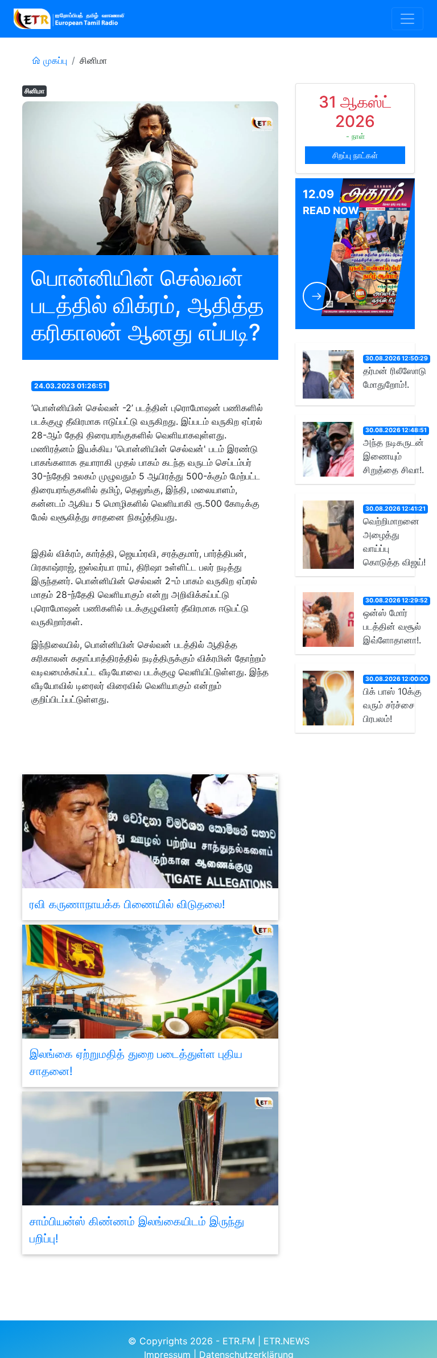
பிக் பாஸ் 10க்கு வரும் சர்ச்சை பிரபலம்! (392, 705)
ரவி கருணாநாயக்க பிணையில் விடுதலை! (127, 904)
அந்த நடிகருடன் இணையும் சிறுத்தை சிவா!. (393, 456)
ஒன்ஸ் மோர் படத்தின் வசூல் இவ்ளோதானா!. (392, 626)
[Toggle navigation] (407, 18)
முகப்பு (53, 60)
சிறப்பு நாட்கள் (355, 155)
